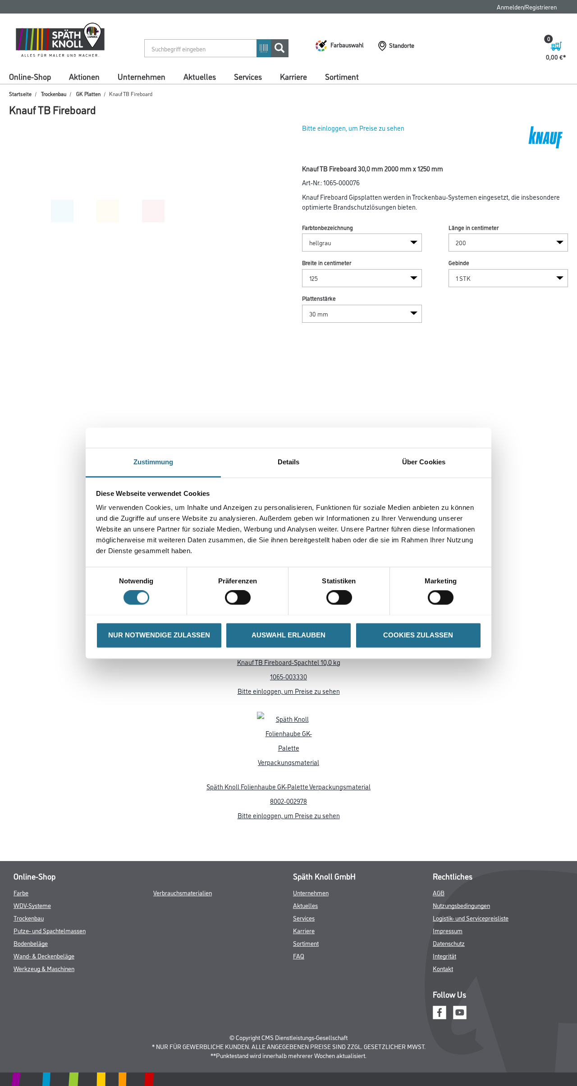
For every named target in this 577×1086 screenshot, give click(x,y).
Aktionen (84, 76)
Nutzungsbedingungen (461, 905)
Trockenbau (53, 93)
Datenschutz (449, 943)
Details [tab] (289, 462)
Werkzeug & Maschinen (44, 968)
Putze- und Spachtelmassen (50, 930)
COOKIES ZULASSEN (418, 635)
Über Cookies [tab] (423, 462)
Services (248, 76)
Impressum (448, 930)
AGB (438, 892)
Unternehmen (141, 76)
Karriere (293, 76)
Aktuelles (199, 76)
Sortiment (342, 76)
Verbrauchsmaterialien (182, 892)
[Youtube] (460, 1011)
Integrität (444, 955)
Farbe (21, 892)
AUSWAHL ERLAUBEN (288, 635)
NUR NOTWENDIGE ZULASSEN (159, 635)
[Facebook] (439, 1011)
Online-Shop (30, 76)
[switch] (240, 597)
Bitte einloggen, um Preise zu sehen (353, 128)
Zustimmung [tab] (153, 462)
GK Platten (88, 93)
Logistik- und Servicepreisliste (470, 917)
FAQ (298, 955)
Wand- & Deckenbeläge (44, 955)
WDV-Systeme (32, 905)
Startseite (20, 93)
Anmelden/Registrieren (527, 6)
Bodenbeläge (31, 943)
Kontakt (443, 968)
